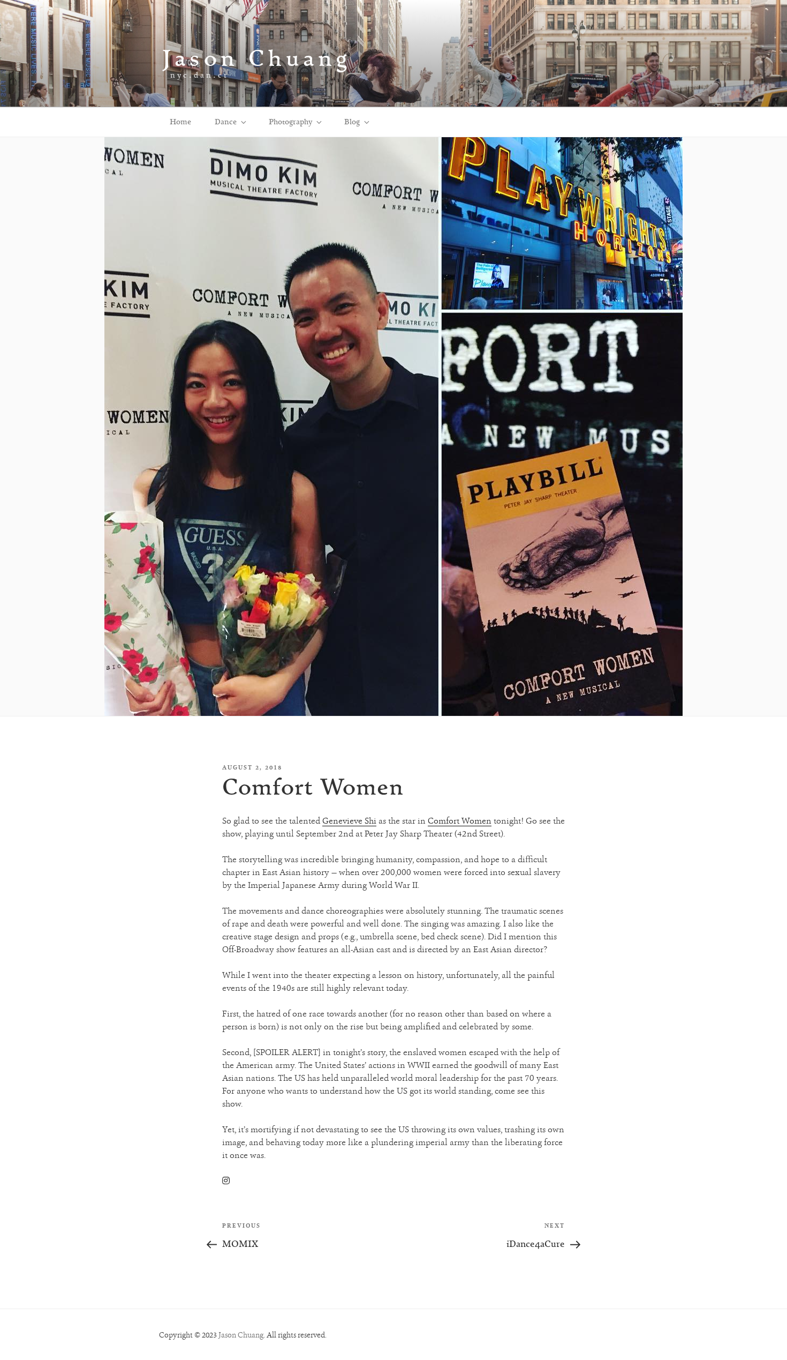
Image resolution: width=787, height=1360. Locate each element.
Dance (226, 121)
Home (180, 121)
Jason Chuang (256, 57)
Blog (352, 121)
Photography (290, 121)
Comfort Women (459, 820)
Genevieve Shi (349, 820)
